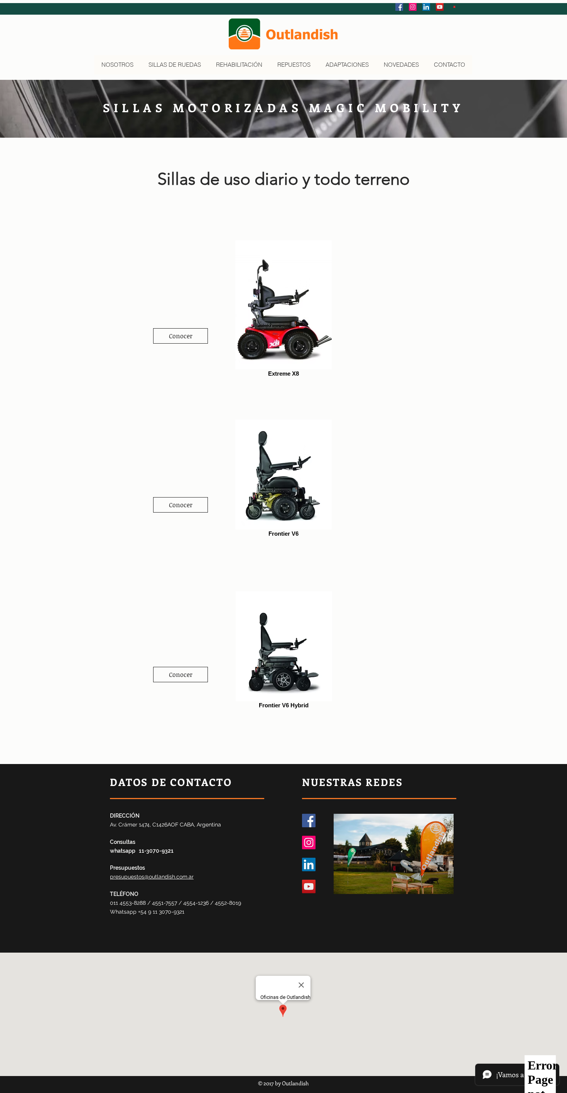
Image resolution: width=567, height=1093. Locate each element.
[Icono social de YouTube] (440, 7)
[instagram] (413, 7)
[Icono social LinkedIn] (426, 7)
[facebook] (399, 7)
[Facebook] (309, 820)
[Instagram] (309, 842)
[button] (454, 6)
